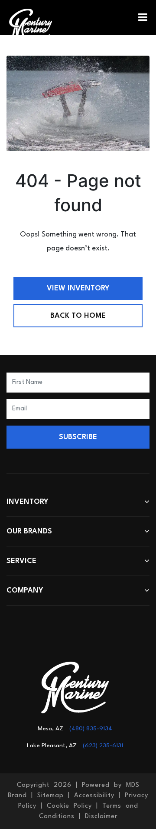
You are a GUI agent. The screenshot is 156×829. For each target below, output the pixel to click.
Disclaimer (101, 816)
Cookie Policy (69, 806)
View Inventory (78, 288)
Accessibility (94, 795)
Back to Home (78, 316)
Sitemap (50, 795)
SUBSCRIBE (78, 437)
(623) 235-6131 (103, 745)
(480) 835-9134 (90, 729)
